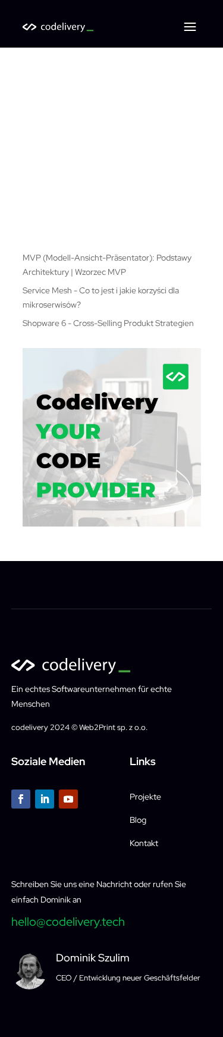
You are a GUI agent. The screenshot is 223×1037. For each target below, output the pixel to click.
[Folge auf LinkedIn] (44, 799)
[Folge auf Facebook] (20, 799)
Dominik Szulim (93, 957)
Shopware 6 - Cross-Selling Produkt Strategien (108, 323)
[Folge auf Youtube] (68, 799)
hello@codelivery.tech (68, 921)
